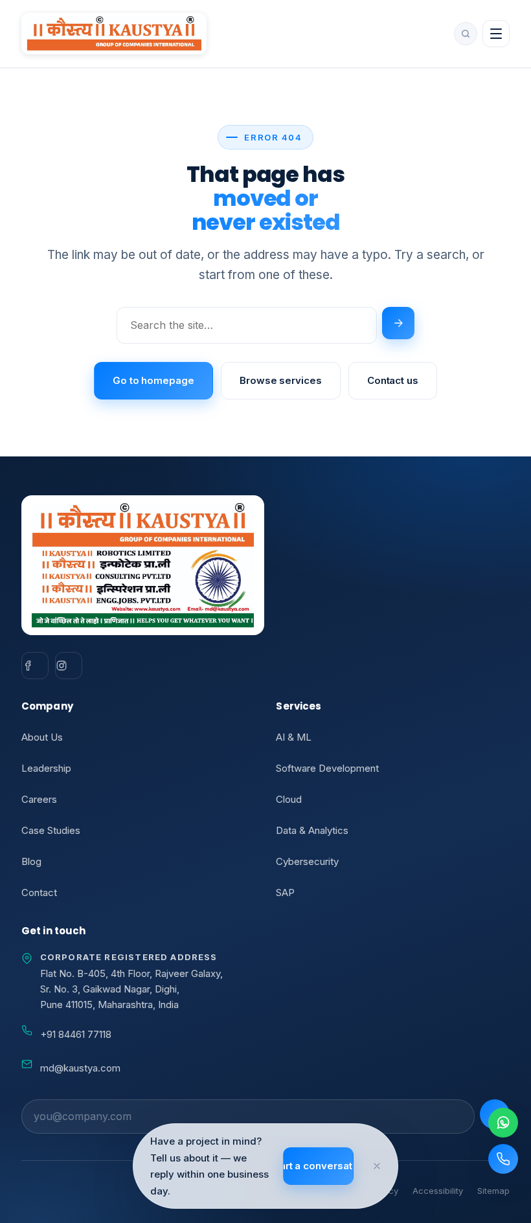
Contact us (392, 380)
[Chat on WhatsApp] (503, 1123)
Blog (31, 861)
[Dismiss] (377, 1166)
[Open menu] (496, 33)
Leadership (46, 768)
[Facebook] (35, 665)
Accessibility (437, 1190)
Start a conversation (318, 1166)
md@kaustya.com (80, 1068)
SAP (285, 892)
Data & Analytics (312, 830)
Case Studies (50, 830)
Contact (39, 892)
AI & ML (293, 737)
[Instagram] (68, 665)
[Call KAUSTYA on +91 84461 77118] (503, 1159)
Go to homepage (153, 380)
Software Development (327, 768)
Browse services (281, 380)
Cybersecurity (307, 861)
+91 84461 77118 (75, 1034)
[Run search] (398, 323)
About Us (42, 737)
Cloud (289, 799)
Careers (39, 799)
